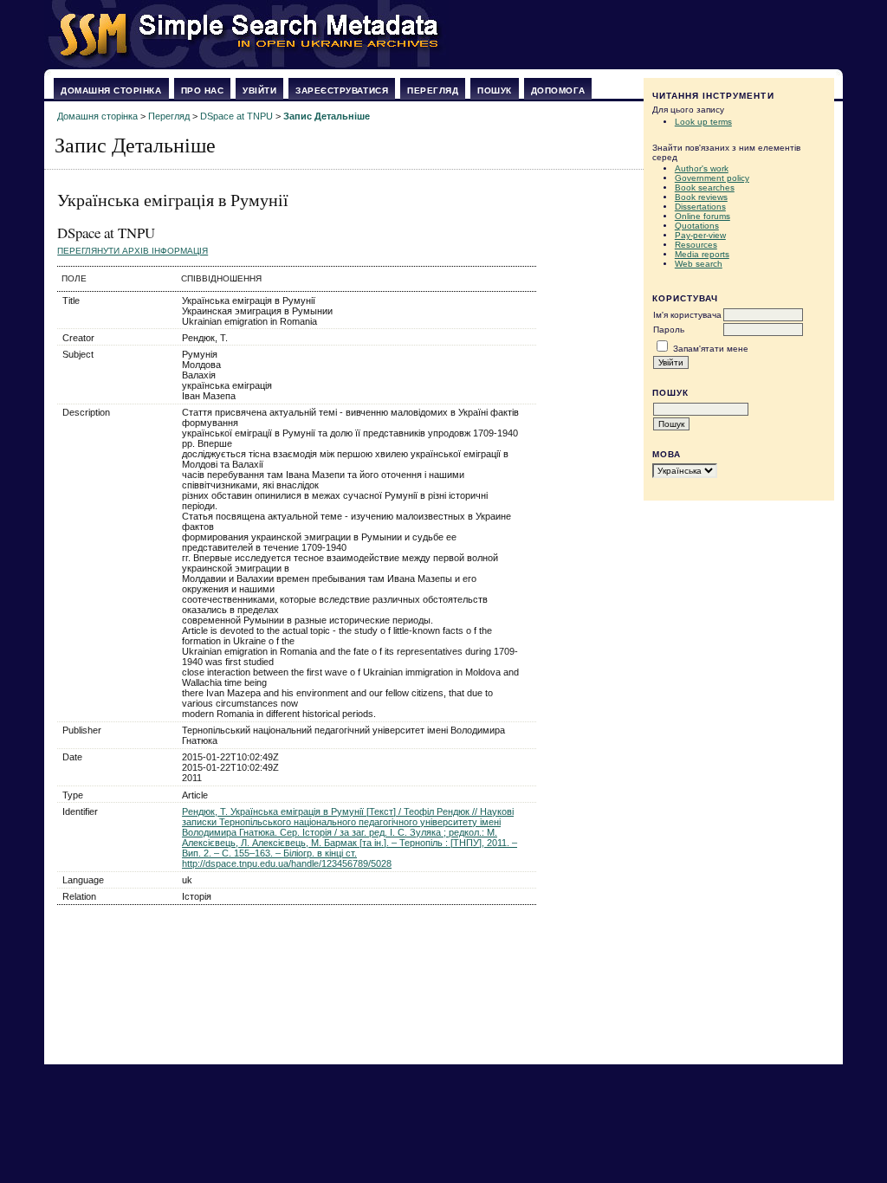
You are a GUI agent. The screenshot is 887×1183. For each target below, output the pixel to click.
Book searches (705, 187)
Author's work (701, 168)
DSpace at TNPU (236, 116)
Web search (698, 263)
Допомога (558, 90)
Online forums (702, 216)
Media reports (702, 254)
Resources (696, 244)
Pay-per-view (700, 235)
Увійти (259, 90)
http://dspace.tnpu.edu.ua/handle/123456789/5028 (287, 863)
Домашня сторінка (111, 90)
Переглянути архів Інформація (132, 250)
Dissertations (700, 206)
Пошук (494, 90)
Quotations (697, 225)
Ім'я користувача (687, 315)
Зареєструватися (341, 90)
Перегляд (432, 90)
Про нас (202, 90)
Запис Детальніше (326, 116)
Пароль (668, 329)
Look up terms (703, 121)
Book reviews (701, 197)
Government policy (712, 178)
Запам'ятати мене (710, 348)
